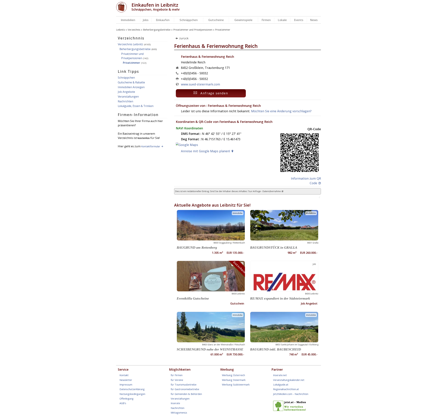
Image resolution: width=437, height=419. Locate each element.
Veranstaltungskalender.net (288, 380)
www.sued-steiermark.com (200, 84)
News (314, 20)
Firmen (266, 20)
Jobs (146, 20)
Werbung (227, 369)
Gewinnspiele (243, 20)
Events (298, 20)
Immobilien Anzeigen (131, 87)
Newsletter (125, 380)
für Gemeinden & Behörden (186, 394)
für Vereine (177, 380)
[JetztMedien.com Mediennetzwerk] (290, 410)
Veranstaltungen (128, 96)
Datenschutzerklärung (132, 389)
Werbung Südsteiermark (236, 384)
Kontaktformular (150, 146)
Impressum (125, 384)
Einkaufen (163, 20)
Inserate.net (280, 375)
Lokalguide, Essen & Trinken (135, 106)
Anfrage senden (214, 93)
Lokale (282, 20)
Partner (277, 369)
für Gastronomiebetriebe (185, 389)
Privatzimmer (222, 29)
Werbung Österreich (233, 375)
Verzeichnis (134, 29)
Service (123, 369)
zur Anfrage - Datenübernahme (265, 191)
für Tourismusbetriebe (183, 384)
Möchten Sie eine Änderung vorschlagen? (281, 111)
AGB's (122, 403)
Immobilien (128, 20)
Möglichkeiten (180, 369)
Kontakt (124, 375)
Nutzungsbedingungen (132, 394)
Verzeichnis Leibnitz (130, 44)
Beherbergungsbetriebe (157, 29)
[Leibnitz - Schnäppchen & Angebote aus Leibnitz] (121, 11)
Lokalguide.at (280, 384)
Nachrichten (125, 101)
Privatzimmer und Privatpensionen (192, 29)
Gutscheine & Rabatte (131, 82)
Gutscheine (216, 20)
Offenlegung (126, 398)
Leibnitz (120, 29)
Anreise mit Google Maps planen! (205, 151)
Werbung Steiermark (233, 380)
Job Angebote (126, 92)
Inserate (175, 403)
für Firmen (176, 375)
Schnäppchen (189, 20)
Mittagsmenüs (179, 412)
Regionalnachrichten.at (286, 389)
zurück (183, 38)
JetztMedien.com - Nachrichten (290, 394)
